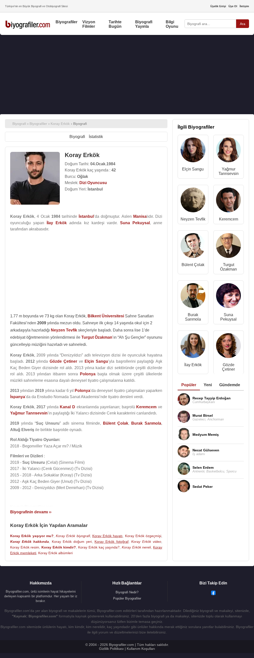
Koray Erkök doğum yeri (72, 542)
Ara (242, 24)
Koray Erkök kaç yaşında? (99, 547)
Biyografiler (66, 22)
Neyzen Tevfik (193, 219)
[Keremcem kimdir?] (228, 201)
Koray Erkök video (146, 542)
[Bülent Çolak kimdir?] (193, 246)
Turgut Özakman (228, 267)
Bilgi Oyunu (172, 24)
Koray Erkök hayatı (107, 536)
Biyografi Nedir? (127, 592)
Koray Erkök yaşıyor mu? (32, 536)
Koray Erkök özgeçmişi (143, 536)
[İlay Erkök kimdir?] (193, 346)
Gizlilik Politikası (111, 649)
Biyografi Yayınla (143, 24)
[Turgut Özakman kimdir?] (228, 246)
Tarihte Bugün (115, 24)
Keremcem (228, 219)
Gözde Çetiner (228, 367)
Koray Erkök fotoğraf (111, 542)
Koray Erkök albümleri (55, 553)
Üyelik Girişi (218, 6)
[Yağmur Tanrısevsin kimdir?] (228, 150)
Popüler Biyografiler (127, 598)
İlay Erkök (193, 365)
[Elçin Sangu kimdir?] (193, 150)
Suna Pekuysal (228, 317)
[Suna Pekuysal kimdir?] (228, 296)
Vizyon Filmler (88, 24)
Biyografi (77, 137)
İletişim (244, 6)
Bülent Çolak (193, 265)
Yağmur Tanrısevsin (229, 171)
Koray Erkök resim (24, 547)
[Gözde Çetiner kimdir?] (228, 346)
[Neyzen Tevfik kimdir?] (193, 201)
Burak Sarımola (193, 317)
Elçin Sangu (193, 169)
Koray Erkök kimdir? (58, 547)
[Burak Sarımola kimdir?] (193, 296)
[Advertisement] (127, 74)
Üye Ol (232, 6)
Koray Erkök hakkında (29, 542)
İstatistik (96, 137)
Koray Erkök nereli (136, 547)
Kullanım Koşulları (141, 649)
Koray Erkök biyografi (73, 536)
